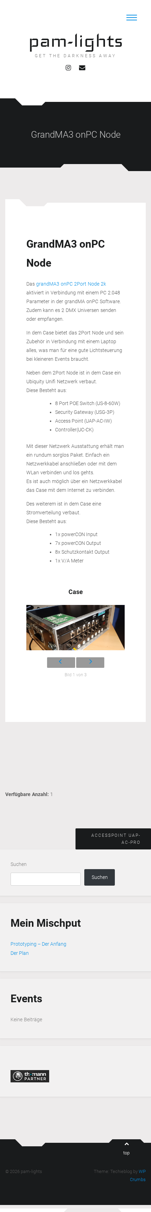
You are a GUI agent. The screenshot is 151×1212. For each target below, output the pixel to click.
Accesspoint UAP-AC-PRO (115, 839)
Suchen (19, 864)
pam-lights (75, 41)
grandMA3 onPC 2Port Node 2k (71, 284)
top (126, 1152)
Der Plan (20, 953)
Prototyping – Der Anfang (38, 944)
